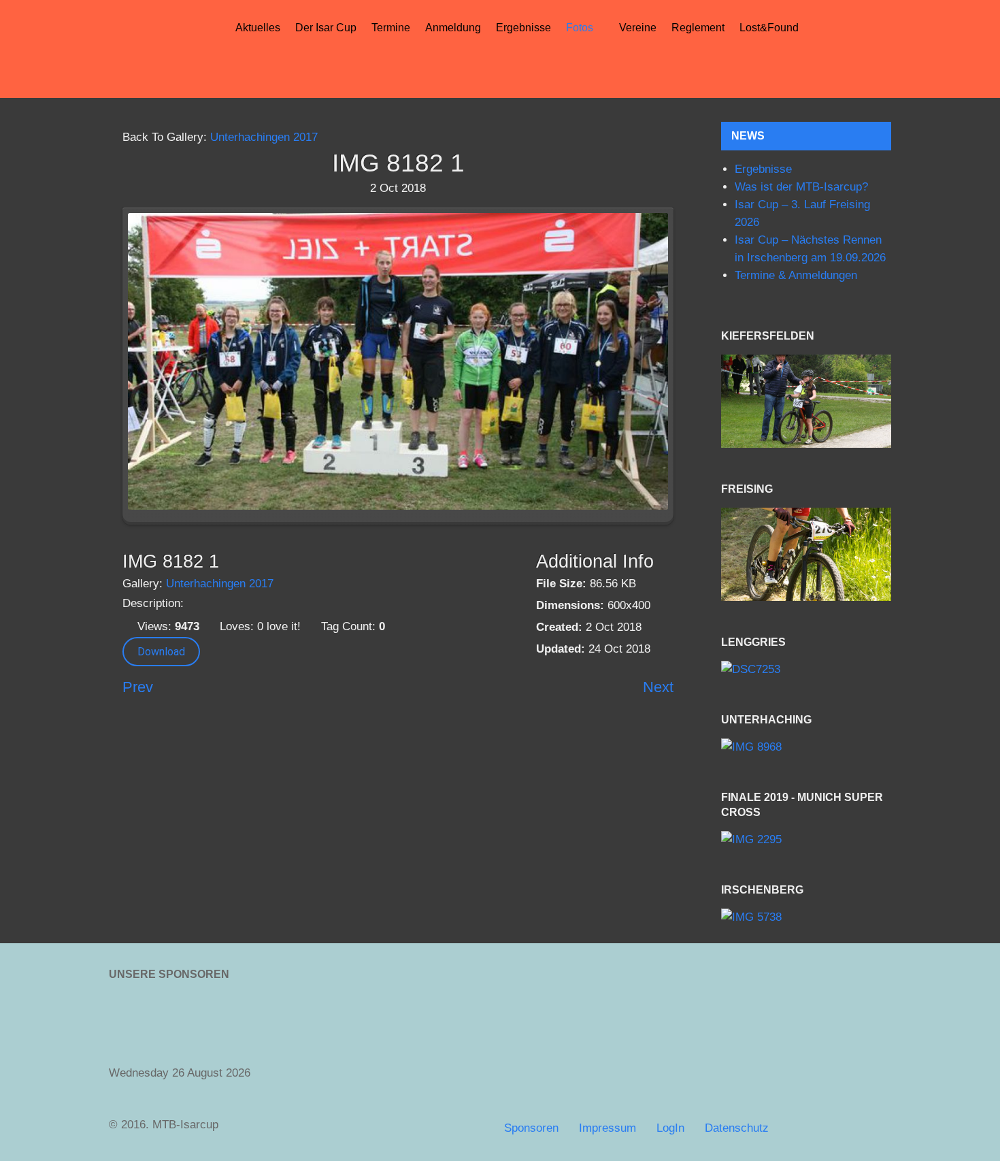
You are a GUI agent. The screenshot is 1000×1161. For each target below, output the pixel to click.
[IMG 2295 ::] (806, 840)
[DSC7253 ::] (806, 669)
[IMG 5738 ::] (806, 918)
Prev (137, 687)
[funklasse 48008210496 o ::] (806, 554)
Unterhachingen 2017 (264, 137)
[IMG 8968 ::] (806, 747)
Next (658, 687)
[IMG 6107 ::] (806, 401)
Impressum (607, 1128)
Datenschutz (737, 1128)
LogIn (670, 1128)
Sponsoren (531, 1128)
